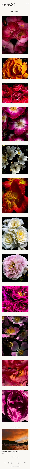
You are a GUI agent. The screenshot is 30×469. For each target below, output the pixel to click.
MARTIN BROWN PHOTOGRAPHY (9, 4)
